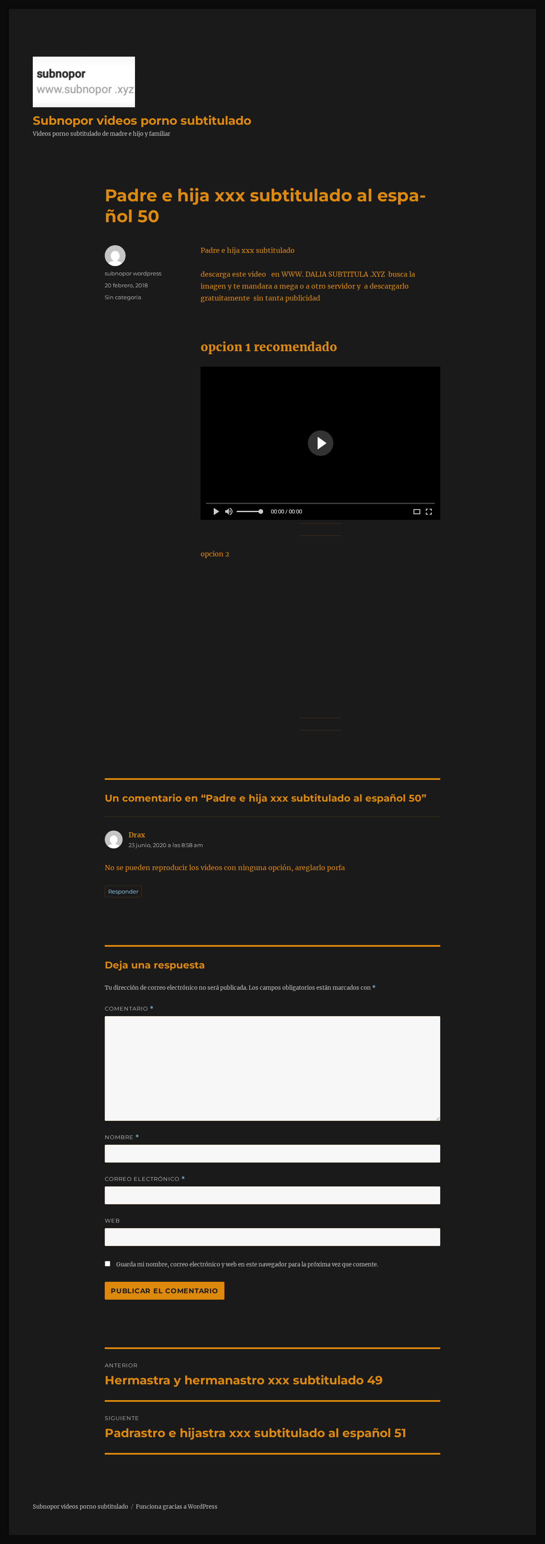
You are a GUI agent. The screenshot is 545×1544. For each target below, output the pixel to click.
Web (112, 1220)
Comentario (129, 1008)
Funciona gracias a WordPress (177, 1506)
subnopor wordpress (133, 273)
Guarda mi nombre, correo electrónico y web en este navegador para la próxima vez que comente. (247, 1264)
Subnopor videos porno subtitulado (142, 120)
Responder (123, 891)
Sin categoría (123, 297)
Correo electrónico (145, 1179)
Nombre (122, 1137)
